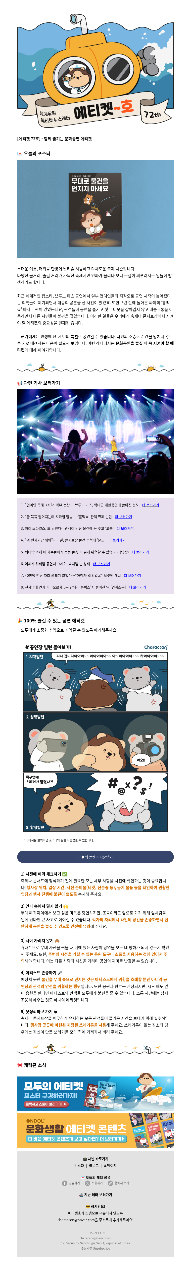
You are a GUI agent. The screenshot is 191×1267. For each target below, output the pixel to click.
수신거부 (86, 1248)
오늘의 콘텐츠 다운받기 (95, 856)
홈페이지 (110, 1165)
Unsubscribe (101, 1248)
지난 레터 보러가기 (98, 1194)
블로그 (94, 1165)
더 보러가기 (150, 504)
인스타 (79, 1165)
